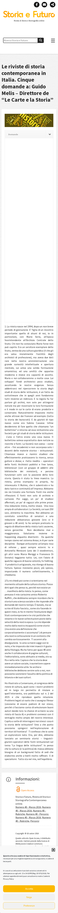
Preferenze (29, 905)
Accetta (29, 888)
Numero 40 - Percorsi (37, 814)
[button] (53, 849)
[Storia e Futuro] (29, 16)
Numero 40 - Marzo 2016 (28, 807)
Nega (29, 897)
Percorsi (34, 820)
